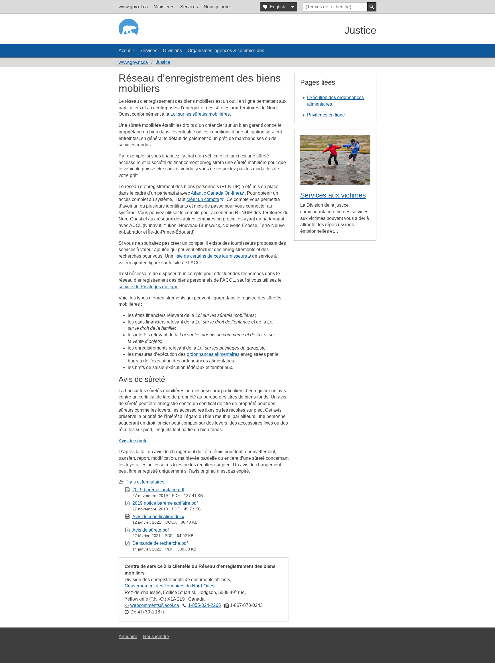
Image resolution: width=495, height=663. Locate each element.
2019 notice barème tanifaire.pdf (165, 503)
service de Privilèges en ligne (148, 286)
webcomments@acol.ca (154, 605)
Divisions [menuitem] (172, 50)
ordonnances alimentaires (213, 354)
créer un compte (202, 199)
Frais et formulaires (144, 482)
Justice (360, 30)
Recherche (371, 6)
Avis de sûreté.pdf (150, 530)
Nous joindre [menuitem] (217, 6)
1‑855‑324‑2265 (204, 605)
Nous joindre (156, 636)
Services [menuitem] (189, 6)
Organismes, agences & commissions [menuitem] (226, 50)
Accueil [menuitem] (126, 50)
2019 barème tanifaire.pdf (158, 489)
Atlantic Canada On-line (215, 193)
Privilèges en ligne (326, 115)
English (277, 6)
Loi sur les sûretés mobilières (200, 114)
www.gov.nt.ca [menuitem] (133, 6)
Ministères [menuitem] (164, 6)
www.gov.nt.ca (134, 62)
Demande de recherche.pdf (160, 543)
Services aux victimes (333, 195)
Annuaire (128, 636)
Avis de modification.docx (158, 516)
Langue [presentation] (292, 7)
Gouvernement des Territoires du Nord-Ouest (170, 585)
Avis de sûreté (133, 440)
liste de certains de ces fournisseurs (210, 256)
